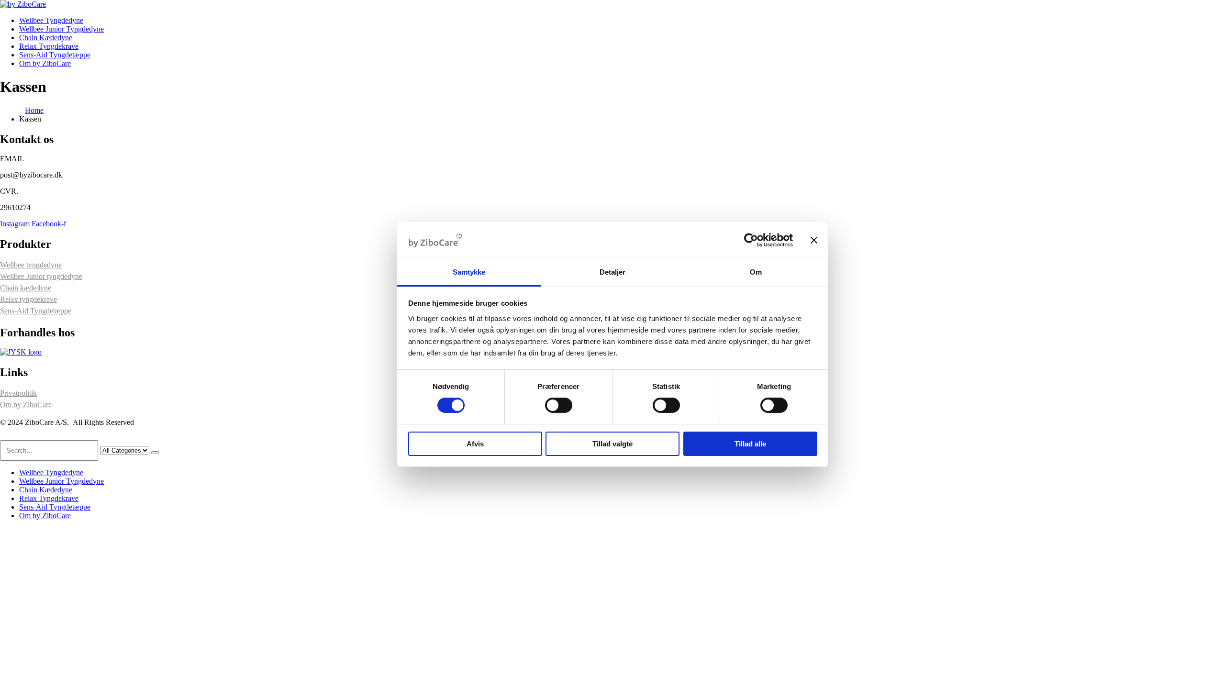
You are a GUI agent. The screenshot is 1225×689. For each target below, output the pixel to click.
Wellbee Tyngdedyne (51, 20)
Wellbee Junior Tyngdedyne (61, 29)
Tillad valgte (612, 444)
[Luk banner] (814, 240)
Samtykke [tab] (469, 272)
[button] (5, 436)
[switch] (558, 405)
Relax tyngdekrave (28, 299)
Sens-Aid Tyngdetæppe (54, 55)
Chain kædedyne (25, 288)
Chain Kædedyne (45, 37)
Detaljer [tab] (613, 272)
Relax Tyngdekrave (48, 46)
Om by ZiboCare (45, 63)
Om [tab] (756, 272)
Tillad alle (750, 444)
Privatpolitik (18, 393)
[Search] (155, 452)
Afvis (475, 444)
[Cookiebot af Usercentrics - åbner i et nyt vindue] (751, 240)
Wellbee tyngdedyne (31, 265)
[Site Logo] (23, 4)
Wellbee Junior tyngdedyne (41, 276)
